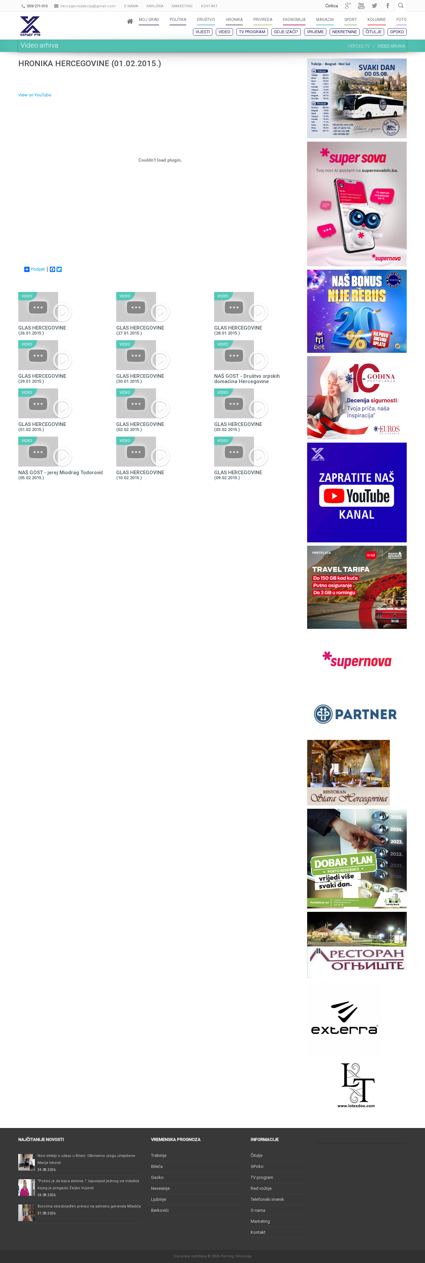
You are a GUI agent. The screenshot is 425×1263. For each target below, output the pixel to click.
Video (224, 31)
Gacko (157, 1177)
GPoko (397, 31)
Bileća (157, 1166)
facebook (387, 6)
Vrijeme (315, 31)
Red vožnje (261, 1188)
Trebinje (158, 1155)
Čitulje (374, 31)
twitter (374, 6)
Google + (348, 6)
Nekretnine (344, 31)
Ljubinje (158, 1199)
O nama (258, 1210)
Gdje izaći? (286, 31)
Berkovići (160, 1210)
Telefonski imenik (267, 1199)
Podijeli (38, 269)
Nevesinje (160, 1188)
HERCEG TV (359, 46)
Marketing (260, 1221)
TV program (252, 31)
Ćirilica (331, 5)
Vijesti (203, 31)
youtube (361, 6)
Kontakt (258, 1232)
